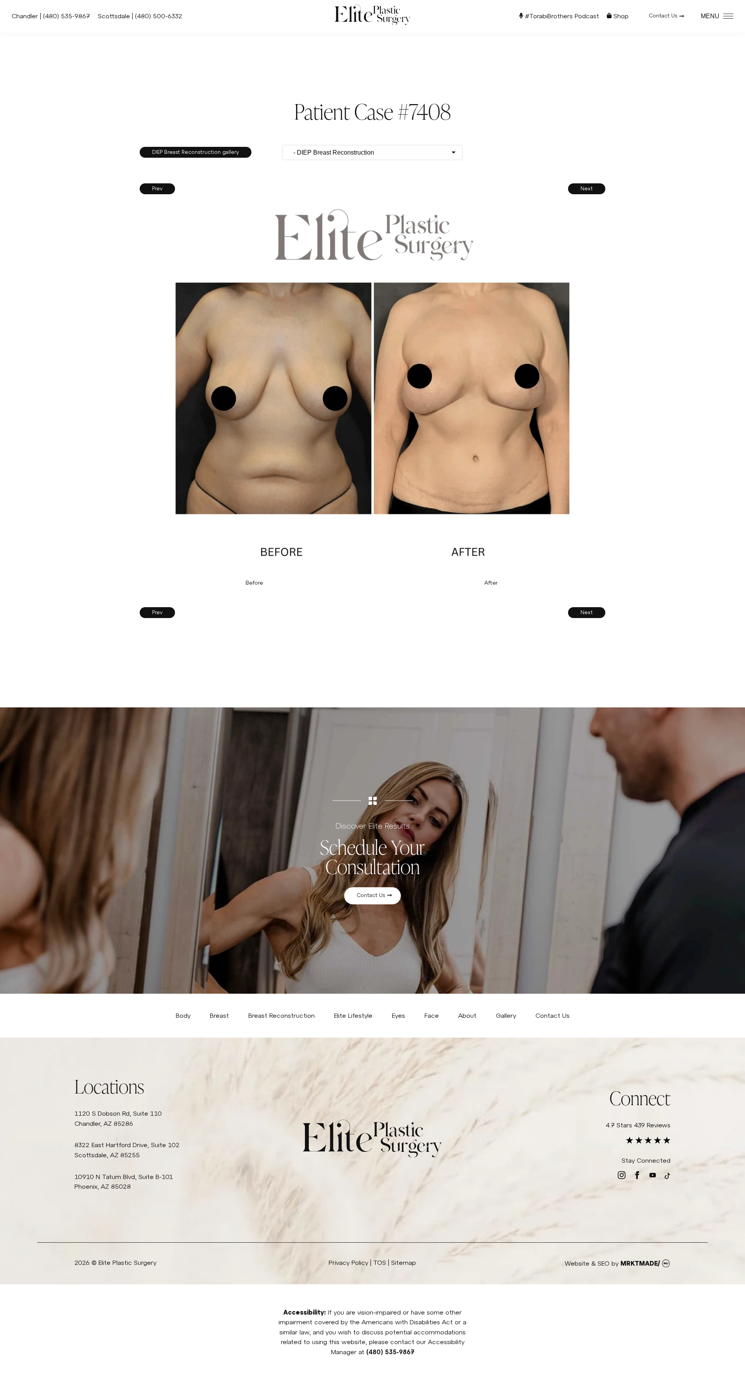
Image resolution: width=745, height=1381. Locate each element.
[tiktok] (667, 1176)
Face (431, 1015)
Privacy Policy (348, 1262)
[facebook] (637, 1176)
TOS (379, 1262)
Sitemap (403, 1262)
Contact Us (663, 16)
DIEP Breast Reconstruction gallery (195, 152)
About (467, 1015)
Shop (620, 15)
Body (183, 1015)
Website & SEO (587, 1263)
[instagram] (621, 1176)
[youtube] (653, 1176)
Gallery (506, 1015)
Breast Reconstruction (281, 1015)
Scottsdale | (116, 15)
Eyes (398, 1015)
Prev (157, 189)
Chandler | (27, 15)
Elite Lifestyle (353, 1015)
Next (586, 189)
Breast (219, 1015)
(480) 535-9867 (66, 15)
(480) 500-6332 (158, 15)
